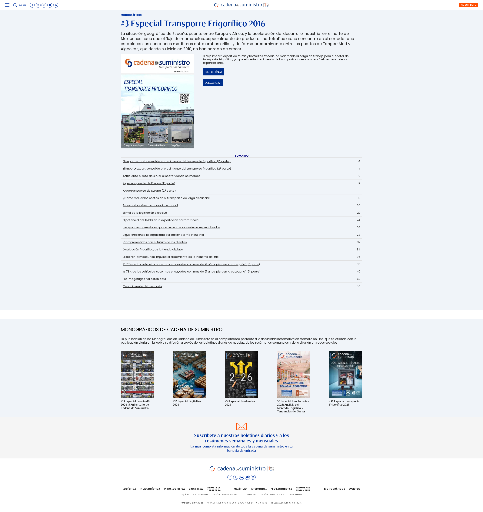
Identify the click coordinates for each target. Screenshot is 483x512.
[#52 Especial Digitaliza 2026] (189, 374)
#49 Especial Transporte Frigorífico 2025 (344, 402)
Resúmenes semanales (303, 489)
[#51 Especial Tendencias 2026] (241, 374)
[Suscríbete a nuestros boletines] (241, 437)
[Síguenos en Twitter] (38, 5)
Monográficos (131, 15)
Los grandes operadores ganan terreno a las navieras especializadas (171, 227)
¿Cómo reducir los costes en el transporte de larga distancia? (166, 198)
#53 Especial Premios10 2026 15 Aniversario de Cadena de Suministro (135, 404)
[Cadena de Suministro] (241, 471)
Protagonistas (281, 489)
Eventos (354, 489)
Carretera (196, 489)
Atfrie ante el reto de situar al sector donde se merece (162, 176)
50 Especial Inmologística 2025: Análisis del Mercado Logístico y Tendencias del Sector (293, 406)
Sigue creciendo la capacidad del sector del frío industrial (163, 235)
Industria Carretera (214, 489)
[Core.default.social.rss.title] (55, 5)
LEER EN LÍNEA (213, 72)
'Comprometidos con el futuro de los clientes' (155, 242)
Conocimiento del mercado (142, 286)
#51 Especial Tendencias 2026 (240, 402)
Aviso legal (295, 494)
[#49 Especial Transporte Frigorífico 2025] (345, 374)
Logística (129, 489)
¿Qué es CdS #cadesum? (194, 494)
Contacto (250, 494)
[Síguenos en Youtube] (50, 5)
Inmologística (150, 489)
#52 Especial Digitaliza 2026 (187, 402)
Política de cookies (272, 494)
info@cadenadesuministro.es (286, 502)
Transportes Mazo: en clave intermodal (150, 205)
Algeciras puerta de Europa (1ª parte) (149, 183)
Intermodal (259, 489)
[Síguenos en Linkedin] (44, 5)
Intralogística (174, 489)
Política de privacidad (226, 494)
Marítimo (240, 489)
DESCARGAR (213, 83)
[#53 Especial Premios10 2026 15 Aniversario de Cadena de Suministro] (137, 374)
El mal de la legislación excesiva (145, 213)
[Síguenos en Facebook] (32, 5)
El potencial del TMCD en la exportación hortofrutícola (160, 220)
